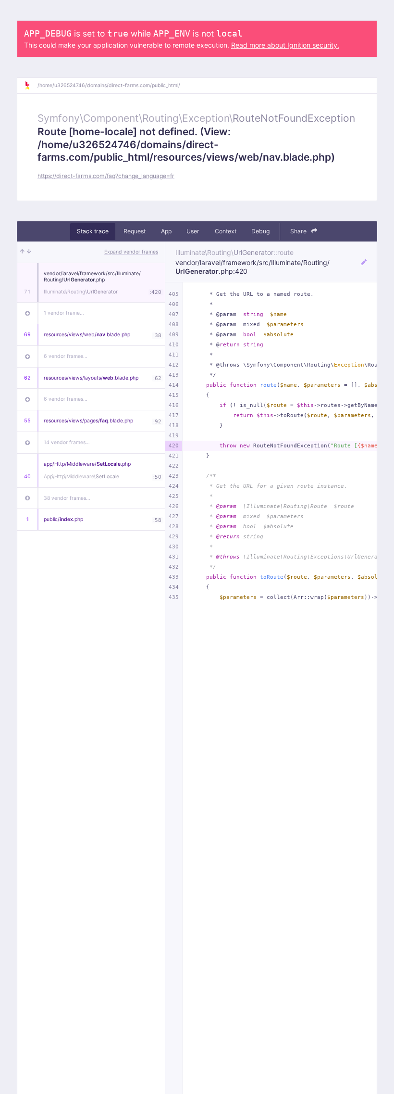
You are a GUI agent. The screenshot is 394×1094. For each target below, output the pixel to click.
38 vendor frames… (67, 498)
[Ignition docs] (30, 85)
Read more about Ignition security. (285, 45)
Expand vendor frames (131, 252)
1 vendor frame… (64, 313)
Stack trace (93, 231)
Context (225, 231)
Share (299, 231)
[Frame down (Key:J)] (29, 252)
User (192, 231)
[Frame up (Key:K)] (22, 252)
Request (134, 231)
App (166, 231)
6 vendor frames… (65, 356)
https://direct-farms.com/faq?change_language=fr (105, 175)
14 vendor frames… (67, 442)
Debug (260, 231)
